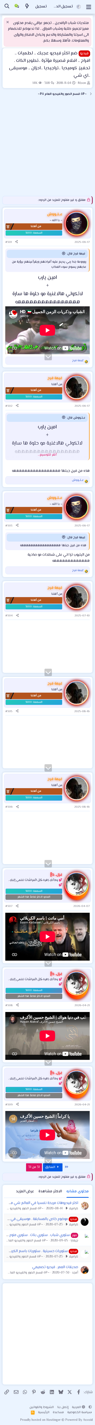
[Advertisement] (47, 148)
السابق (50, 1167)
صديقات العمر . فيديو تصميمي (55, 1267)
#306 (9, 807)
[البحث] (7, 6)
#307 (8, 906)
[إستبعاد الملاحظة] (8, 22)
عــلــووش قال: (76, 417)
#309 (9, 1104)
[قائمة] (88, 7)
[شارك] (16, 242)
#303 (8, 525)
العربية (77, 1407)
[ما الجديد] (27, 6)
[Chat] (17, 7)
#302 (8, 406)
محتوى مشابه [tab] (77, 1191)
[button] (90, 1407)
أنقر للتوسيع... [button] (47, 454)
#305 (8, 711)
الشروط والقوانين (42, 1407)
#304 (9, 615)
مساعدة (58, 1412)
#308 (9, 1005)
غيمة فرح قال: (76, 253)
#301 (8, 242)
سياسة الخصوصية (79, 1412)
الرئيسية (43, 1412)
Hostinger (54, 1420)
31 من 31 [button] (34, 1167)
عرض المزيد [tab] (25, 1191)
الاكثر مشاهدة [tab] (50, 1191)
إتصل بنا (62, 1407)
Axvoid (88, 1420)
